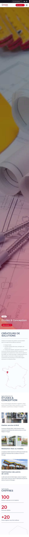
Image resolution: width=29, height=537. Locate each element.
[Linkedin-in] (24, 1)
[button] (7, 372)
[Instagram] (27, 1)
